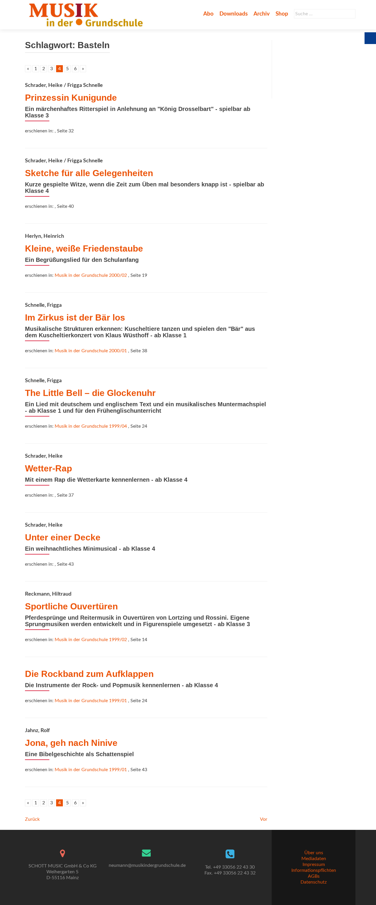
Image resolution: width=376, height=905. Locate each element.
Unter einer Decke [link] (62, 537)
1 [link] (35, 68)
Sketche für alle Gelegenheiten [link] (89, 173)
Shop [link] (282, 14)
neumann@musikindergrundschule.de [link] (147, 865)
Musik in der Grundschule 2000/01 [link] (91, 350)
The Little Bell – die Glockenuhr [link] (90, 393)
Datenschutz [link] (314, 882)
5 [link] (67, 68)
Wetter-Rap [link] (48, 468)
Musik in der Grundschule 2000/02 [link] (91, 275)
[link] (87, 14)
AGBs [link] (314, 876)
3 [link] (51, 68)
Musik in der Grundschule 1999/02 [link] (91, 639)
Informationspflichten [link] (313, 870)
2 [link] (43, 68)
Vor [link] (263, 819)
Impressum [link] (314, 864)
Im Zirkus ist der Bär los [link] (75, 317)
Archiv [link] (262, 14)
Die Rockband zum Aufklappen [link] (89, 674)
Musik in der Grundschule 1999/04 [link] (91, 426)
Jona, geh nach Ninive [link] (71, 743)
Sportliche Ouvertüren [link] (71, 606)
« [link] (28, 68)
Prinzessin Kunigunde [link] (71, 97)
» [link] (83, 68)
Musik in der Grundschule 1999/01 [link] (91, 700)
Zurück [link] (32, 819)
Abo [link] (208, 14)
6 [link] (75, 68)
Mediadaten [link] (313, 858)
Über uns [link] (313, 852)
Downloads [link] (233, 14)
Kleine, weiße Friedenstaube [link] (84, 248)
